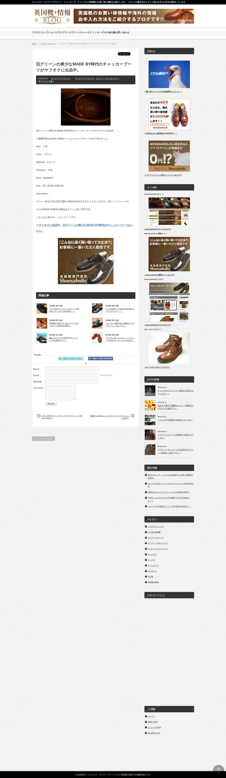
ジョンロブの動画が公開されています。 (175, 420)
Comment (38, 388)
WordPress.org (154, 733)
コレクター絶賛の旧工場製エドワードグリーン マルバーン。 (120, 324)
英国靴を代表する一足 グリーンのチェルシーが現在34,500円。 (64, 324)
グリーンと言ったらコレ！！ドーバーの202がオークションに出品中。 (120, 339)
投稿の (152, 722)
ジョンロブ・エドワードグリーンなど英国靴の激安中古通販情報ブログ (119, 775)
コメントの (154, 727)
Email (36, 375)
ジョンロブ (152, 554)
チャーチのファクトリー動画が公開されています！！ (175, 392)
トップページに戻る (43, 439)
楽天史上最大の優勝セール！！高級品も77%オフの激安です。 (175, 407)
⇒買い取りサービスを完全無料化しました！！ (163, 92)
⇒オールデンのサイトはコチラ (157, 367)
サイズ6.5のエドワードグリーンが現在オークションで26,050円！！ (64, 310)
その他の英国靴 (154, 532)
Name (36, 369)
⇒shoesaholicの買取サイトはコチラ (159, 275)
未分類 (150, 576)
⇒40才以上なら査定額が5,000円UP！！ (160, 133)
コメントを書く (48, 81)
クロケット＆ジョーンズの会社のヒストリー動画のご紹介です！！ (175, 451)
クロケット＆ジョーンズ (158, 549)
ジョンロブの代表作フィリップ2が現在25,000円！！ (169, 506)
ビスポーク (152, 571)
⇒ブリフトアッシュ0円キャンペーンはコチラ (163, 175)
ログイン (151, 716)
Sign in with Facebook (100, 358)
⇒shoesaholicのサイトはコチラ (157, 229)
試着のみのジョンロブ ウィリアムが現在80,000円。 (169, 492)
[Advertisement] (169, 650)
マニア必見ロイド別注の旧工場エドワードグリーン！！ (120, 310)
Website (37, 381)
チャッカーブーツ (112, 78)
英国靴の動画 (153, 582)
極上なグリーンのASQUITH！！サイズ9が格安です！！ (63, 339)
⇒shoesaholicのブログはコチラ (157, 325)
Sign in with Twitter (70, 358)
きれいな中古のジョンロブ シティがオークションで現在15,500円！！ (62, 417)
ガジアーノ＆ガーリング (158, 543)
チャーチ (151, 560)
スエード (99, 78)
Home (34, 44)
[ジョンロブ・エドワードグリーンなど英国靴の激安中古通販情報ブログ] (52, 23)
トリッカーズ (153, 565)
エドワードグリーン (48, 44)
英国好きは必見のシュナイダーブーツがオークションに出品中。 (110, 417)
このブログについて (156, 526)
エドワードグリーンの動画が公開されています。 (175, 436)
